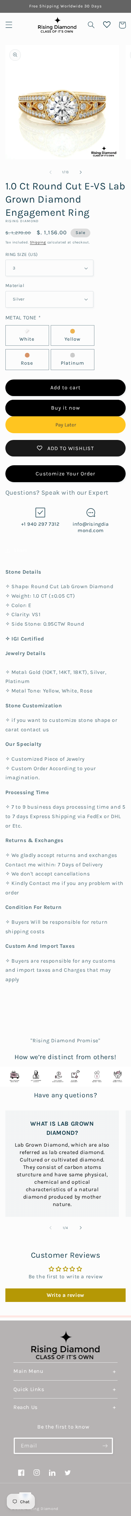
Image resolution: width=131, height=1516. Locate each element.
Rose (27, 363)
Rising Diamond (42, 1508)
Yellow (72, 339)
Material (14, 285)
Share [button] (20, 550)
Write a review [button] (65, 1295)
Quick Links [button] (28, 1389)
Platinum (72, 363)
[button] (8, 25)
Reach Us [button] (25, 1407)
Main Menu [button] (28, 1371)
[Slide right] (80, 172)
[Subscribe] (105, 1445)
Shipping (38, 242)
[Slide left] (50, 172)
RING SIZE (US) (21, 254)
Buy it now (65, 408)
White (27, 339)
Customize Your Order (66, 474)
